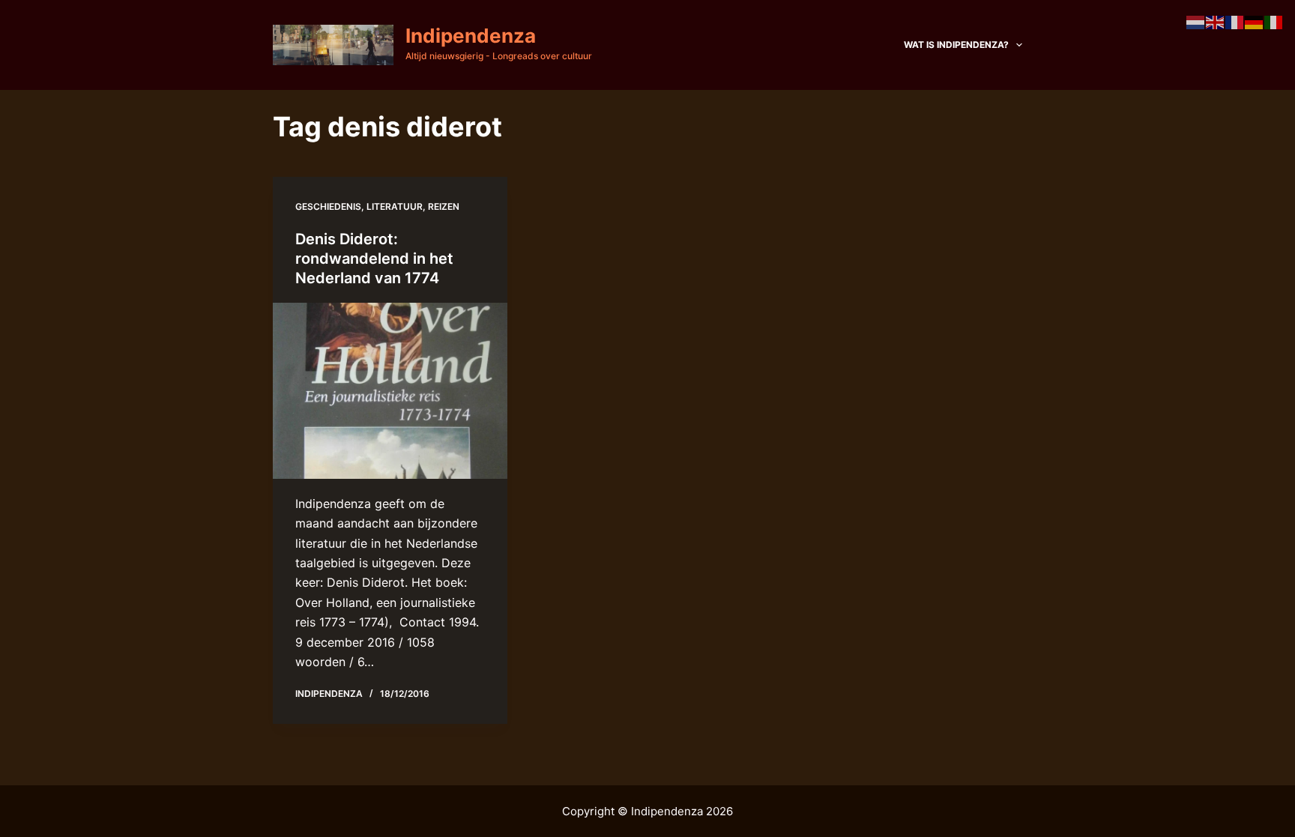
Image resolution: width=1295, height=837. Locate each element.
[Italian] (1274, 20)
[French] (1235, 20)
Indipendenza (470, 35)
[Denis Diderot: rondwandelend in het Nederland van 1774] (390, 391)
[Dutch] (1196, 20)
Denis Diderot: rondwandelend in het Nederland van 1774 (374, 258)
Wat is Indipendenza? (956, 44)
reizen (443, 206)
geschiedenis (328, 206)
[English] (1215, 20)
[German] (1254, 20)
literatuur (394, 206)
